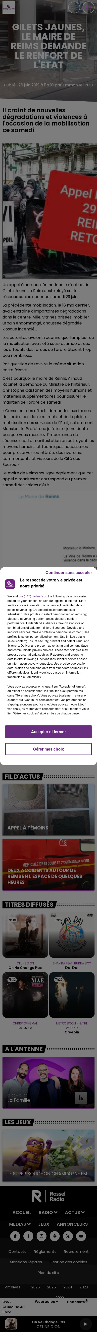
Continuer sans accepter (69, 572)
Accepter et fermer (48, 731)
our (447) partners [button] (31, 596)
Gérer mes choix (48, 749)
